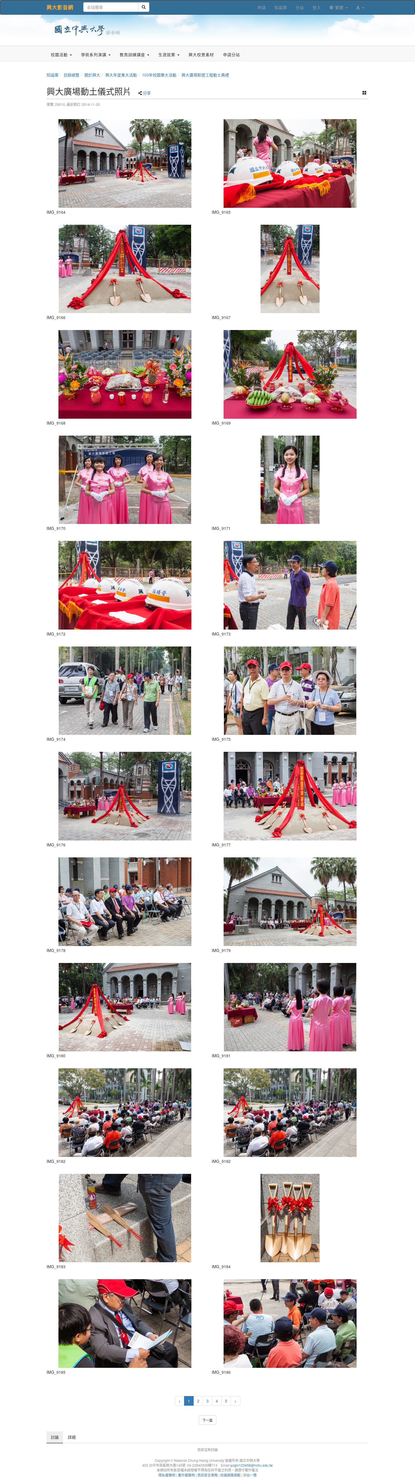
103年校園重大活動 (159, 75)
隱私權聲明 (166, 1475)
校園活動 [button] (60, 54)
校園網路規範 (230, 1475)
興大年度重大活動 (121, 75)
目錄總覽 (71, 75)
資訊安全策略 (207, 1475)
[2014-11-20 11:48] (125, 163)
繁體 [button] (339, 7)
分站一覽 (250, 1475)
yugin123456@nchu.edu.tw (251, 1465)
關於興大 (92, 75)
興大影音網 (60, 7)
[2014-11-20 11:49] (290, 691)
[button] (360, 7)
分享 (147, 93)
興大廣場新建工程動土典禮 (205, 75)
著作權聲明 (186, 1475)
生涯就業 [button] (167, 54)
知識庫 (52, 75)
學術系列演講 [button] (94, 54)
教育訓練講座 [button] (133, 54)
